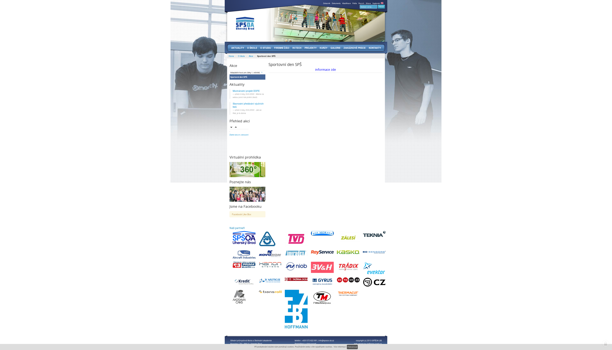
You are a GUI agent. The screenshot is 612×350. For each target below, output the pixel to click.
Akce (251, 56)
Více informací (340, 347)
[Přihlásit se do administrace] (605, 343)
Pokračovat (352, 347)
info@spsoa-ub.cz (326, 340)
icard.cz (378, 343)
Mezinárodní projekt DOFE (246, 90)
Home (231, 56)
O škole (241, 56)
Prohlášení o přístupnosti (305, 343)
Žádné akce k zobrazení (238, 134)
